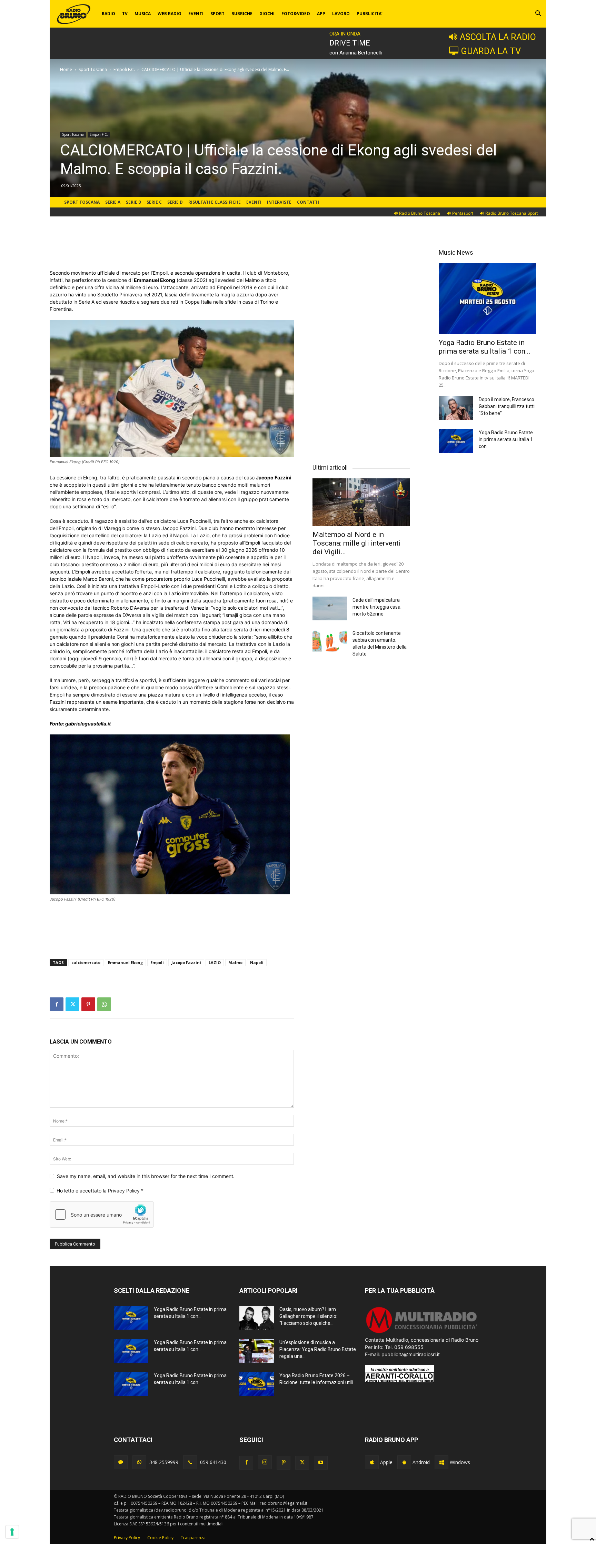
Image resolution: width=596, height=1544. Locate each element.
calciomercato (85, 962)
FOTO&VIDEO (295, 14)
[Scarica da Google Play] (404, 1462)
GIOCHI (267, 14)
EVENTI (195, 14)
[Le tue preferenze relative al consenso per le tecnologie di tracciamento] (12, 1531)
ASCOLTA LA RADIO (498, 37)
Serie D (175, 202)
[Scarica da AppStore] (372, 1462)
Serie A (112, 202)
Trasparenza (193, 1538)
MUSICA (143, 14)
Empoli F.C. (124, 69)
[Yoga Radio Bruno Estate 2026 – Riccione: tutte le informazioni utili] (256, 1384)
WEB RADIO (169, 14)
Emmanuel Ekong (125, 962)
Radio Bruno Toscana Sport (511, 213)
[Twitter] (72, 1004)
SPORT (217, 14)
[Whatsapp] (139, 1462)
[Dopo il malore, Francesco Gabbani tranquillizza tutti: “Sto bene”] (456, 408)
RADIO (108, 14)
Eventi (253, 202)
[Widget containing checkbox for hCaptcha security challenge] (102, 1214)
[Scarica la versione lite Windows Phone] (441, 1462)
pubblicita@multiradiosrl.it (410, 1354)
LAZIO (215, 962)
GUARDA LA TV (491, 51)
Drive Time (349, 43)
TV (125, 14)
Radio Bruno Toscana (419, 213)
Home (66, 69)
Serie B (133, 202)
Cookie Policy (160, 1538)
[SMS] (121, 1462)
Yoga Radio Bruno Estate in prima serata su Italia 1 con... (484, 346)
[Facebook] (56, 1004)
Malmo (235, 962)
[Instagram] (265, 1462)
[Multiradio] (422, 1332)
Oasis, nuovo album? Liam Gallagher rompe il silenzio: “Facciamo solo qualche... (308, 1316)
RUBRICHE (241, 14)
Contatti (308, 202)
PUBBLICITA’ (370, 14)
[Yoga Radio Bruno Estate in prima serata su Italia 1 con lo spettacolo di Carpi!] (487, 298)
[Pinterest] (88, 1004)
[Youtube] (321, 1463)
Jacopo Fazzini (186, 962)
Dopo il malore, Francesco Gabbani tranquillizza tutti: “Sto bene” (507, 406)
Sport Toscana (93, 69)
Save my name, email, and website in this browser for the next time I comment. (146, 1176)
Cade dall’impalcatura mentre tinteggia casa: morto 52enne (376, 607)
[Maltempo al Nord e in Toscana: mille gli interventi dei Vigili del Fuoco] (361, 502)
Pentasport (462, 213)
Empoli (157, 962)
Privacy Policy (124, 1190)
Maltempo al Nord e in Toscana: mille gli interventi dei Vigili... (356, 543)
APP (321, 14)
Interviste (279, 202)
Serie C (154, 202)
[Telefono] (190, 1462)
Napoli (257, 962)
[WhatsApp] (104, 1004)
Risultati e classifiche (214, 202)
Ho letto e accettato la (100, 1190)
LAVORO (341, 14)
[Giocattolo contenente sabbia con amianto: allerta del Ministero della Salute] (329, 641)
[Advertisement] (171, 251)
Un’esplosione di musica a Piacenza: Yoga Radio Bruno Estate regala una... (317, 1349)
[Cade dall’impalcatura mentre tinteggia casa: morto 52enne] (329, 608)
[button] (538, 14)
